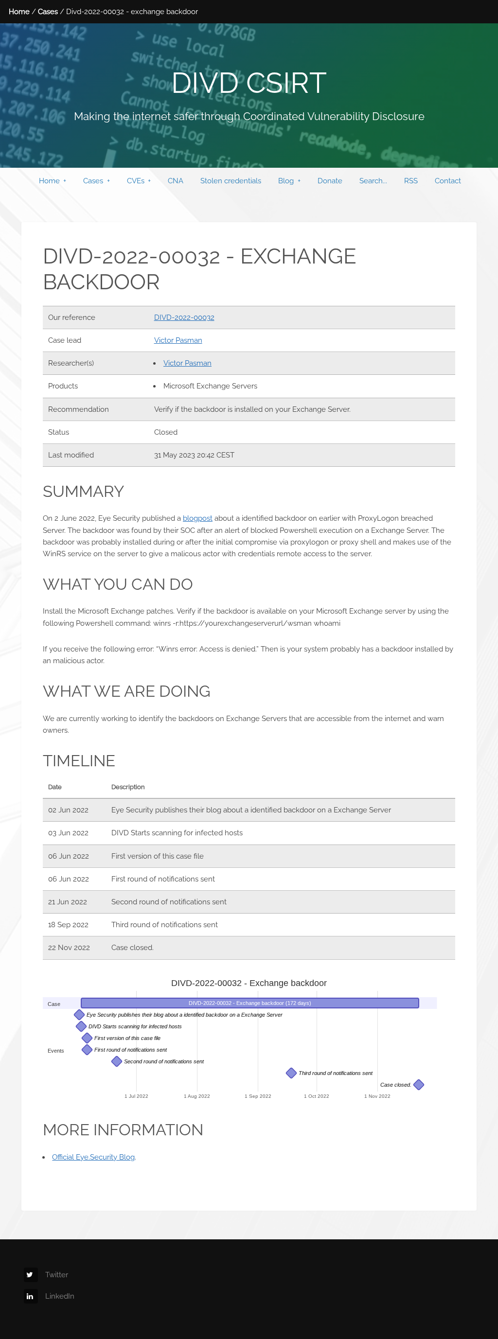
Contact (448, 180)
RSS (411, 180)
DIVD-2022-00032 (184, 317)
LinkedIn (59, 1296)
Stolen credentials (230, 180)
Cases (48, 11)
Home (19, 11)
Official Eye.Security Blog (93, 1157)
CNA (175, 180)
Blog (286, 180)
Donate (330, 180)
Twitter (56, 1274)
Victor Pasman (178, 340)
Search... (373, 180)
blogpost (198, 518)
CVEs (135, 180)
